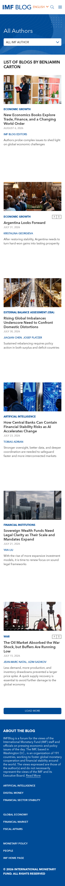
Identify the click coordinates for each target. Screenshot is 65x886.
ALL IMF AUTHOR (17, 42)
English (39, 7)
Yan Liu (8, 550)
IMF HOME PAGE (13, 858)
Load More (32, 711)
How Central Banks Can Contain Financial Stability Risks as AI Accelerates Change (30, 426)
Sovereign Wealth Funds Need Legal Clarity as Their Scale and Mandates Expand (29, 535)
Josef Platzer (32, 338)
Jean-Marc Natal (15, 662)
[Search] (52, 7)
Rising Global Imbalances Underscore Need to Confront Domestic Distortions (28, 322)
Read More (33, 775)
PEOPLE (8, 851)
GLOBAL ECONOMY (15, 815)
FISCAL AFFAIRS (13, 829)
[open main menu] (60, 7)
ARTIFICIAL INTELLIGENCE (19, 786)
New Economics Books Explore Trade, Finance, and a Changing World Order (30, 119)
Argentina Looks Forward (25, 223)
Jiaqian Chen (13, 338)
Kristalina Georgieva (18, 233)
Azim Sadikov (37, 662)
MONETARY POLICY (15, 843)
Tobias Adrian (13, 442)
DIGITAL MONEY (13, 793)
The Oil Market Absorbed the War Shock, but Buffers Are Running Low (32, 647)
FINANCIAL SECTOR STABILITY (21, 800)
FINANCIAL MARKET (15, 822)
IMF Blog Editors (15, 134)
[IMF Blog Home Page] (17, 6)
